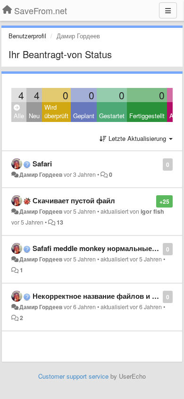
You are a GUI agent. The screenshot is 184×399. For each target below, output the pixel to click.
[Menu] (168, 10)
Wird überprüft (56, 112)
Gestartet (112, 115)
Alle (19, 115)
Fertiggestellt (147, 115)
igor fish (152, 211)
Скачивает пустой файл (74, 200)
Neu (34, 115)
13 (60, 222)
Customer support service (73, 376)
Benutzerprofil (27, 35)
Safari (42, 163)
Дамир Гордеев (40, 174)
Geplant (83, 115)
